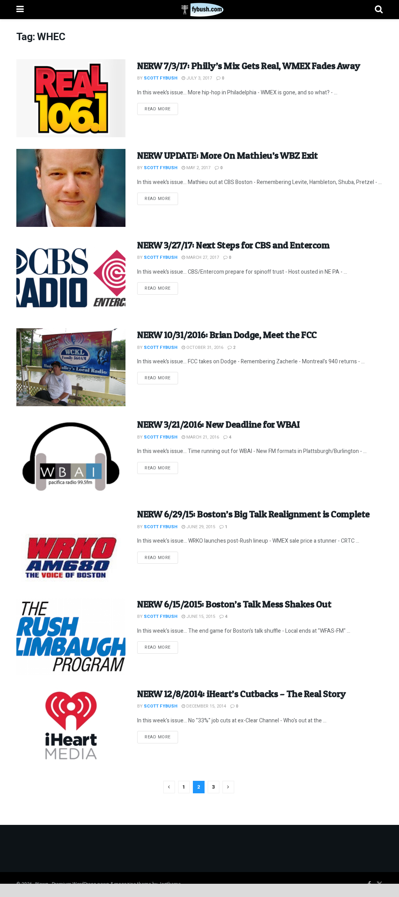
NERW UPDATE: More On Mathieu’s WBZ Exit (227, 155)
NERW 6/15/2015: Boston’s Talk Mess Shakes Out (234, 604)
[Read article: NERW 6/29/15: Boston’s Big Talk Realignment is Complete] (70, 547)
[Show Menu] (20, 9)
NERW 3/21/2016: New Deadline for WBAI (218, 424)
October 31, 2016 (204, 347)
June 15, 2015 (200, 616)
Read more (161, 108)
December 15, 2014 (205, 706)
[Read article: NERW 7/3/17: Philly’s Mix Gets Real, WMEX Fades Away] (70, 98)
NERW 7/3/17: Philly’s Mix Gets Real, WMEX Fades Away (248, 65)
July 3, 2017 (198, 78)
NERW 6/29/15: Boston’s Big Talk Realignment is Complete (253, 514)
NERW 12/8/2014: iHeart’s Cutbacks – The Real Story (241, 693)
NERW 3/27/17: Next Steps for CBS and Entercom (233, 245)
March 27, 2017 (202, 257)
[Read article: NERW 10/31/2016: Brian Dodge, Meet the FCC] (70, 367)
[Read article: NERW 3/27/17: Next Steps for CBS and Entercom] (70, 278)
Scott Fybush (160, 78)
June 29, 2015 (200, 527)
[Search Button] (379, 9)
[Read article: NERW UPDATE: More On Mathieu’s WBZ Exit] (70, 188)
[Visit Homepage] (199, 10)
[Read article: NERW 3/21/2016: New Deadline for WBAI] (70, 457)
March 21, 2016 (202, 437)
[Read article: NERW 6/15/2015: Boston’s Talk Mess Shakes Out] (70, 637)
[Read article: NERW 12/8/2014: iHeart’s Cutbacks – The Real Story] (70, 726)
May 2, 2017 (197, 168)
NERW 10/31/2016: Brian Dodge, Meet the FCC (227, 334)
